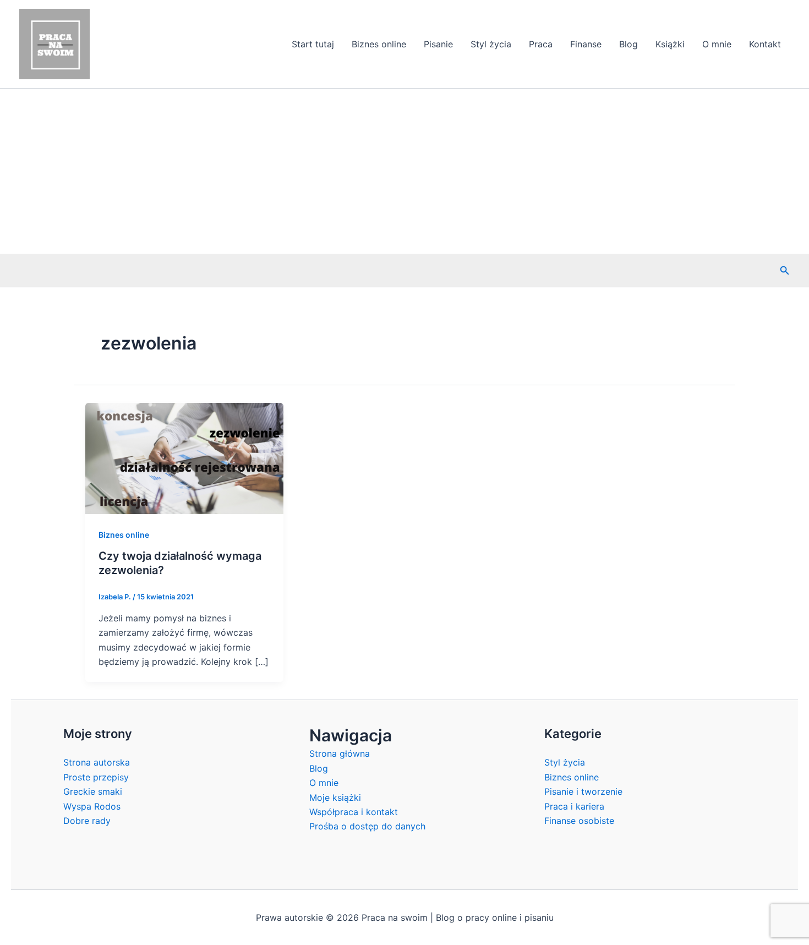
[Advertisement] (404, 171)
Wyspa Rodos (92, 806)
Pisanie (438, 44)
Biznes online (379, 44)
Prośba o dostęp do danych (367, 826)
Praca (541, 44)
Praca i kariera (574, 806)
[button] (785, 270)
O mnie (716, 44)
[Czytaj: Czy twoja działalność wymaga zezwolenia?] (184, 457)
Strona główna (339, 753)
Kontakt (765, 44)
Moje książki (335, 797)
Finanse (586, 44)
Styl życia (491, 44)
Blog (628, 44)
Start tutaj (313, 44)
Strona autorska (96, 762)
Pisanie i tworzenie (583, 791)
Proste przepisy (96, 777)
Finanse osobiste (579, 820)
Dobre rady (87, 820)
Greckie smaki (92, 791)
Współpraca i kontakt (353, 811)
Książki (670, 44)
